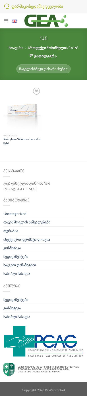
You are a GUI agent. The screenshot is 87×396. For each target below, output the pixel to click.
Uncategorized (14, 213)
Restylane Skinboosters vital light (22, 141)
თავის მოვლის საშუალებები (26, 222)
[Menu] (6, 20)
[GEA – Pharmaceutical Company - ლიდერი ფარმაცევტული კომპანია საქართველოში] (46, 20)
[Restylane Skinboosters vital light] (22, 109)
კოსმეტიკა (12, 248)
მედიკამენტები (15, 256)
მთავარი (15, 48)
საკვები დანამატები (19, 265)
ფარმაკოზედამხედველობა (37, 6)
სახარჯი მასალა (16, 273)
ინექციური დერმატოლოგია (26, 239)
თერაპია (10, 231)
